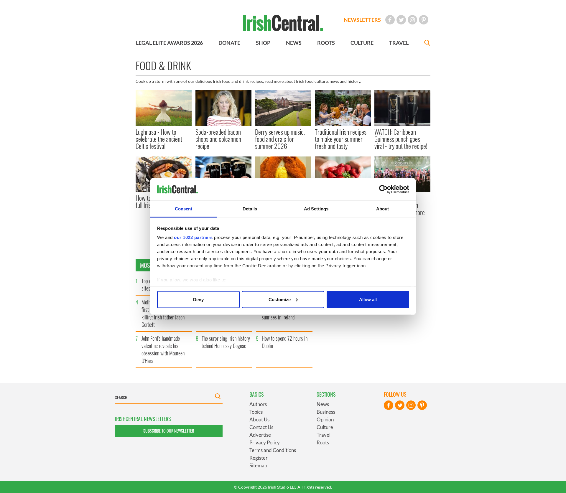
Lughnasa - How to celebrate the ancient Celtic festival (159, 139)
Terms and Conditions (272, 450)
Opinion (325, 419)
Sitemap (258, 465)
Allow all (368, 299)
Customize (280, 299)
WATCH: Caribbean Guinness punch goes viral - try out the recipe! (400, 139)
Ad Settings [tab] (316, 208)
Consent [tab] (183, 208)
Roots (323, 442)
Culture (325, 427)
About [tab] (382, 208)
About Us (259, 419)
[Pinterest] (423, 19)
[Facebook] (390, 19)
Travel (323, 435)
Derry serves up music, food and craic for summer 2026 (280, 139)
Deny (198, 299)
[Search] (427, 43)
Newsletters (362, 20)
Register (258, 458)
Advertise (260, 435)
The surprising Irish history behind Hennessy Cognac (226, 341)
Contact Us (261, 427)
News (323, 404)
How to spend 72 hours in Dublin (284, 341)
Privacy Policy (264, 442)
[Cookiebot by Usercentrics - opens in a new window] (383, 189)
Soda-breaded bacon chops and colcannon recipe (218, 139)
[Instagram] (412, 19)
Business (326, 412)
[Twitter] (401, 19)
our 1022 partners (193, 237)
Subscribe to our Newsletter (168, 431)
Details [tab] (250, 208)
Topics (256, 412)
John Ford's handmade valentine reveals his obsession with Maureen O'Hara (163, 349)
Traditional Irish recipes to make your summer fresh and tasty (340, 139)
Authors (258, 404)
